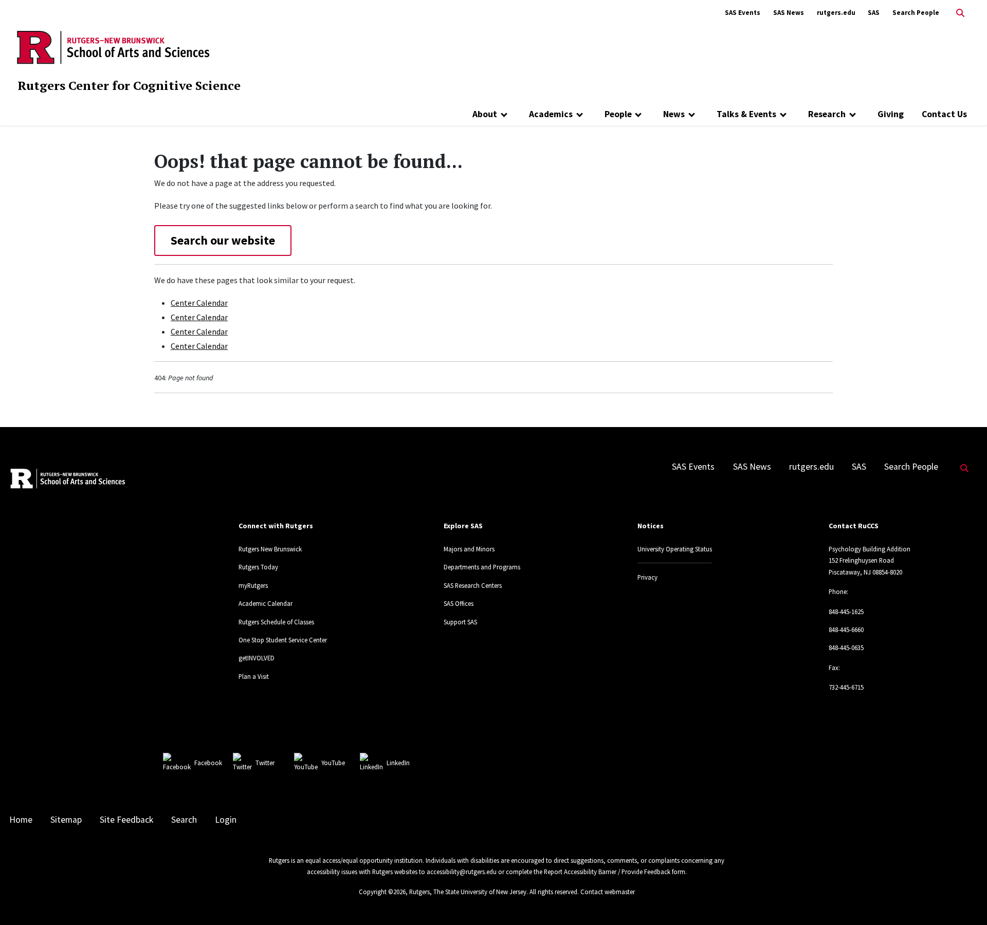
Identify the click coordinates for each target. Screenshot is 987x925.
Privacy (647, 577)
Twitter (265, 762)
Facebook (208, 762)
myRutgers (253, 585)
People (618, 114)
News (674, 114)
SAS (874, 12)
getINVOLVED (257, 658)
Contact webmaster (607, 891)
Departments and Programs (482, 567)
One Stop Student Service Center (283, 640)
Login (225, 819)
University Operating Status (674, 549)
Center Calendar (199, 303)
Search (184, 819)
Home (20, 819)
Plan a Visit (254, 676)
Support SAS (460, 622)
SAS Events (742, 12)
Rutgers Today (258, 567)
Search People (915, 12)
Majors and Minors (469, 549)
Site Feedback (126, 819)
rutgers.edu (836, 12)
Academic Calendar (266, 603)
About (484, 114)
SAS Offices (458, 603)
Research (827, 114)
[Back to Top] (964, 900)
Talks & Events (746, 114)
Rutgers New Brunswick (270, 549)
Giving (891, 114)
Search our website (223, 240)
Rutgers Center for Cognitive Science (129, 85)
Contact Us (944, 114)
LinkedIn (398, 762)
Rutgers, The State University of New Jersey (467, 891)
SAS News (788, 12)
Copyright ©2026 (382, 891)
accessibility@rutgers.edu (462, 871)
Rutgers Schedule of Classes (276, 622)
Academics (551, 114)
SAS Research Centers (473, 585)
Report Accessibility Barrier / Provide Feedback (607, 871)
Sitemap (66, 819)
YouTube (333, 762)
